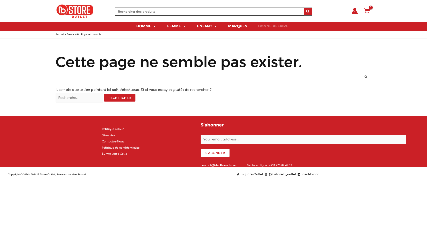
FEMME (174, 26)
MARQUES (237, 26)
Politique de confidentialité (120, 147)
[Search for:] (209, 12)
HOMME (143, 26)
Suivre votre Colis (114, 153)
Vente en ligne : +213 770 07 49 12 (269, 165)
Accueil (60, 34)
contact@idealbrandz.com (219, 165)
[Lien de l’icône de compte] (355, 11)
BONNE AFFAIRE (273, 26)
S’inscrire (108, 135)
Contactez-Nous (113, 141)
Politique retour (113, 129)
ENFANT (204, 26)
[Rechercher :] (80, 98)
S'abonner (215, 152)
